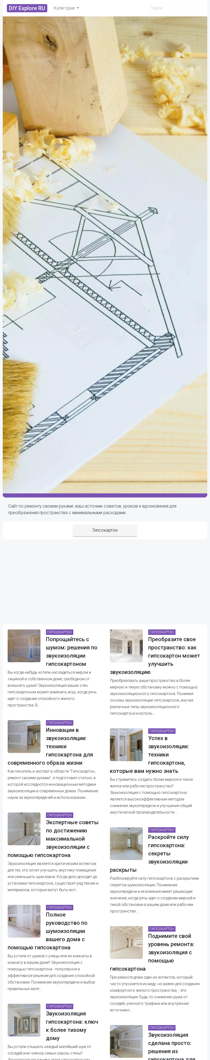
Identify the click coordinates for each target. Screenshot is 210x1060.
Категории (65, 8)
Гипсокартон (105, 530)
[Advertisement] (105, 580)
